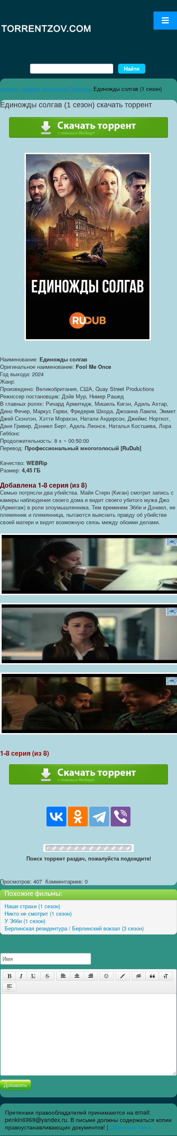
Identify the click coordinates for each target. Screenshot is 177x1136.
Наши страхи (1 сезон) (32, 906)
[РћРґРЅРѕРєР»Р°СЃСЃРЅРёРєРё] (78, 816)
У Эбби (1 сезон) (25, 921)
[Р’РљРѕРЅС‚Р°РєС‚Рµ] (56, 816)
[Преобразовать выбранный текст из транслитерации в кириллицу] (166, 976)
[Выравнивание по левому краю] (63, 976)
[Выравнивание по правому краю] (91, 976)
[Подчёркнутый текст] (34, 976)
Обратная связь (131, 1127)
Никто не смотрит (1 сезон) (38, 913)
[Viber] (120, 816)
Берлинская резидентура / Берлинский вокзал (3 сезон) (74, 928)
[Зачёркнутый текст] (47, 976)
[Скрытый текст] (139, 976)
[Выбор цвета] (123, 976)
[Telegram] (99, 816)
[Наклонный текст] (21, 976)
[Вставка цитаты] (152, 976)
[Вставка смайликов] (107, 976)
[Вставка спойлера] (9, 987)
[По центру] (77, 976)
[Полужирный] (9, 976)
